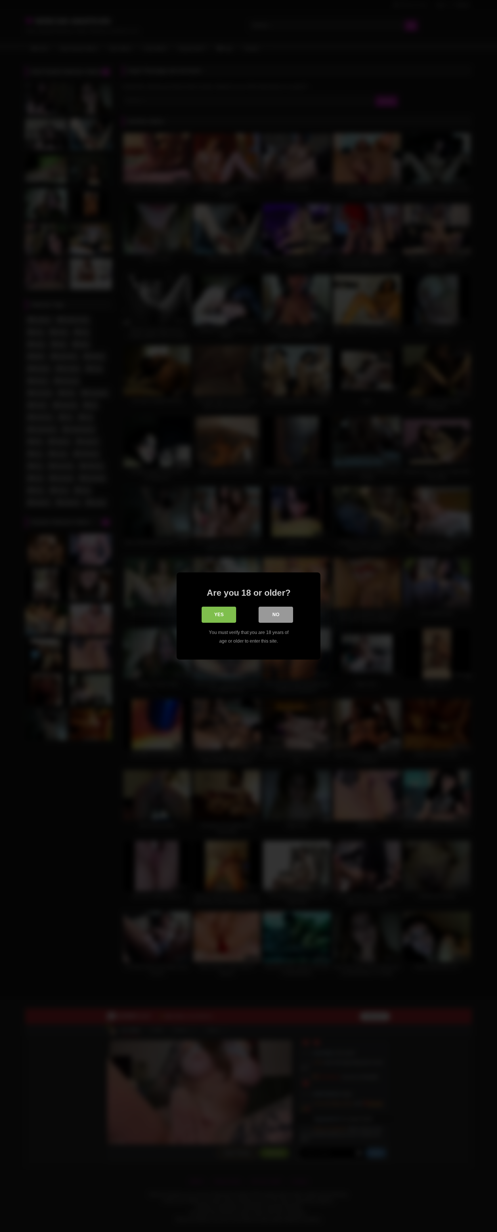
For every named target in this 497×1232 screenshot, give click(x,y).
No (275, 614)
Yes (219, 614)
